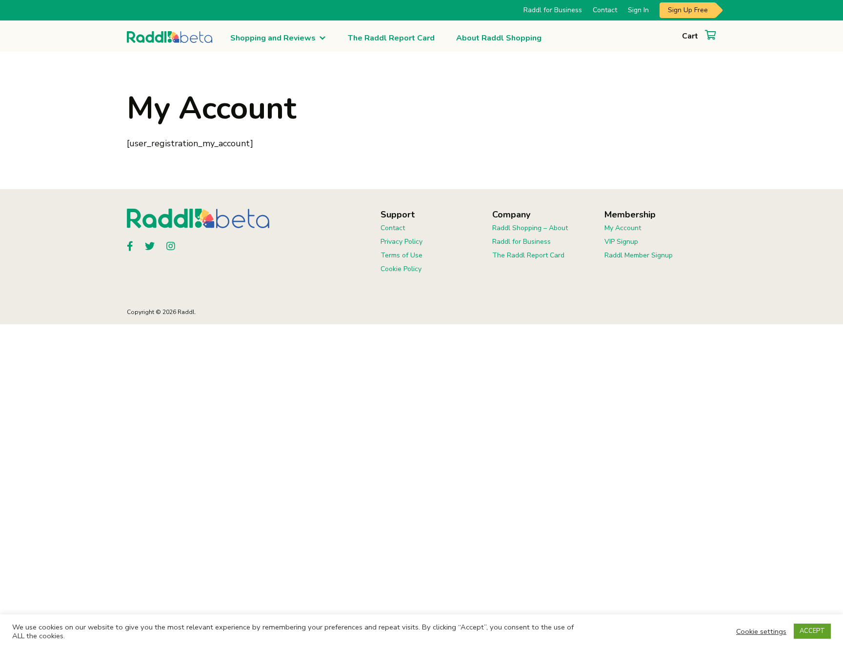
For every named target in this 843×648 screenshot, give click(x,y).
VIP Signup (621, 241)
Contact (605, 10)
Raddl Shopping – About (530, 228)
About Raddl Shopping (499, 38)
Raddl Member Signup (638, 255)
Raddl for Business (552, 10)
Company (511, 214)
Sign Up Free (688, 10)
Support (398, 214)
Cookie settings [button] (761, 631)
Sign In (638, 10)
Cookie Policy (401, 269)
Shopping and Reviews (273, 38)
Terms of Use (401, 255)
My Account (622, 228)
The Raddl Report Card (391, 38)
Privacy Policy (401, 241)
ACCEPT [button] (812, 631)
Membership (630, 214)
